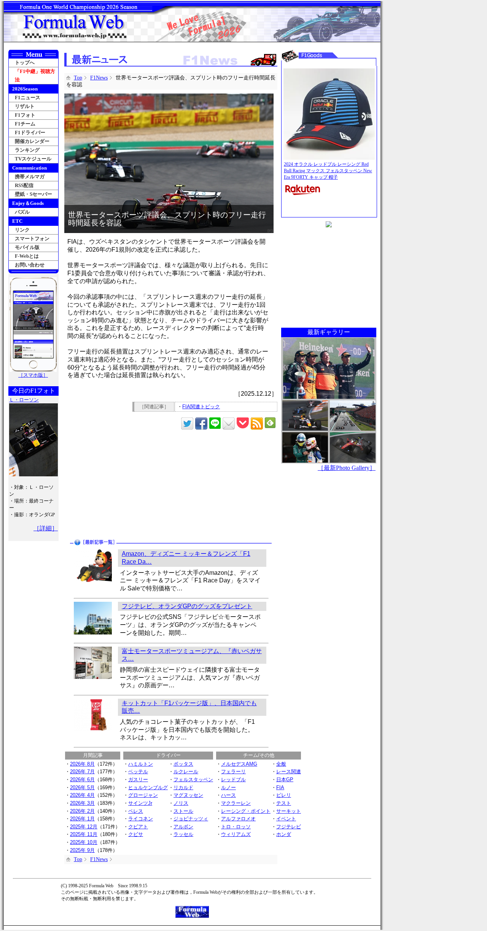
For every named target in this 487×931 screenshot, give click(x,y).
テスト (283, 803)
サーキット (288, 811)
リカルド (183, 787)
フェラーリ (233, 771)
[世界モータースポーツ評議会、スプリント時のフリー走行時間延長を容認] (169, 97)
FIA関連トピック (201, 406)
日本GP (284, 779)
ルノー (228, 787)
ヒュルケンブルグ (148, 787)
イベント (286, 819)
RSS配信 (24, 185)
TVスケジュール (33, 159)
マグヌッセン (188, 795)
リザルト (25, 106)
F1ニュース (27, 97)
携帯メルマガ (30, 176)
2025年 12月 (83, 826)
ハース (228, 795)
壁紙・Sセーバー (33, 194)
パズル (22, 212)
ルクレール (185, 771)
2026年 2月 (82, 811)
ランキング (27, 150)
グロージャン (143, 795)
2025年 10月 (83, 842)
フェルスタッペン (193, 779)
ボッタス (183, 764)
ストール (183, 811)
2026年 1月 (82, 819)
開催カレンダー (32, 141)
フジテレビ (288, 826)
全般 (281, 764)
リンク (22, 230)
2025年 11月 (83, 834)
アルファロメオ (238, 819)
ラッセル (183, 834)
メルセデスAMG (239, 764)
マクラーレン (236, 803)
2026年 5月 (82, 787)
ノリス (180, 803)
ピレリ (283, 795)
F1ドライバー (30, 132)
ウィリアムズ (236, 834)
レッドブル (233, 779)
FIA (280, 787)
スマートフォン (32, 238)
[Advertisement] (118, 484)
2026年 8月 (82, 764)
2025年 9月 (82, 850)
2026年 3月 (82, 803)
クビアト (138, 826)
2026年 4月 (82, 795)
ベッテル (138, 771)
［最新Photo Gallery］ (347, 468)
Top (78, 78)
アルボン (183, 826)
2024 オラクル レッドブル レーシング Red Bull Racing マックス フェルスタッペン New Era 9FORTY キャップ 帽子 (328, 171)
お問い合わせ (30, 265)
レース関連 (288, 771)
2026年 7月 (82, 771)
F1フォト (25, 115)
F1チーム (25, 124)
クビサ (135, 834)
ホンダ (283, 834)
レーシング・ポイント (246, 811)
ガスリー (138, 779)
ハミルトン (140, 764)
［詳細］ (45, 528)
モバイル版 (27, 247)
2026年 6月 (82, 779)
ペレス (135, 811)
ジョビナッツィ (190, 819)
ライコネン (140, 819)
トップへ (25, 62)
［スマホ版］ (33, 375)
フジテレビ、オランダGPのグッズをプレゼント (187, 606)
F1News (99, 78)
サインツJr (140, 803)
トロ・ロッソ (236, 826)
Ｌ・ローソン (24, 400)
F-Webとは (27, 256)
